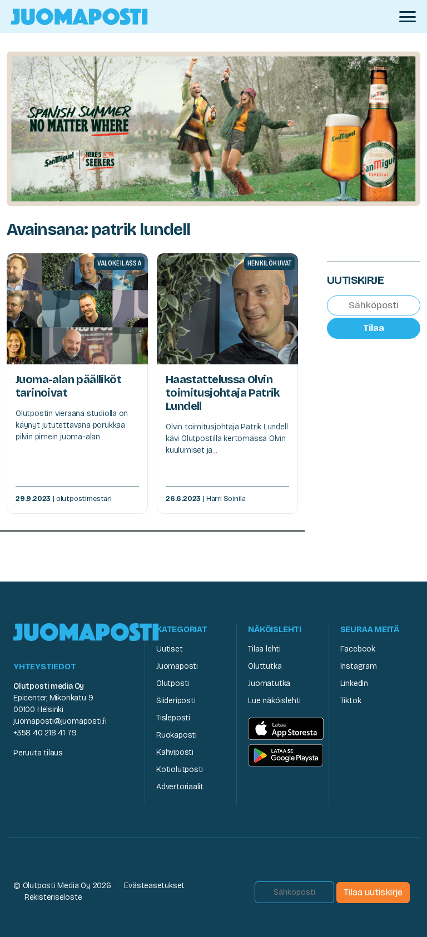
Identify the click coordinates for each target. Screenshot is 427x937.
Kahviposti (174, 752)
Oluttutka (264, 666)
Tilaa (373, 328)
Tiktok (350, 700)
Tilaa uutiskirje (373, 892)
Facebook (357, 649)
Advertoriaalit (179, 786)
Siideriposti (175, 700)
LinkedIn (354, 683)
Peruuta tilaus (38, 753)
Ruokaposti (176, 735)
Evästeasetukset (154, 885)
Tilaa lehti (264, 649)
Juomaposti (177, 666)
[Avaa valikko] (407, 16)
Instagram (358, 666)
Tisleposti (173, 718)
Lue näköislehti (274, 700)
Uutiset (169, 649)
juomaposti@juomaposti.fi (60, 721)
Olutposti (172, 683)
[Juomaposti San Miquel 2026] (213, 128)
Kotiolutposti (179, 769)
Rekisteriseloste (53, 897)
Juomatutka (269, 683)
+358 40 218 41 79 (44, 733)
